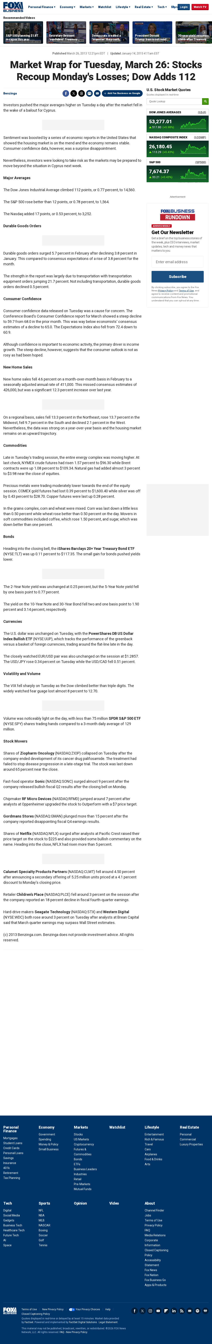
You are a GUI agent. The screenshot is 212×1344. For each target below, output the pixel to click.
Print (89, 93)
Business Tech (12, 1225)
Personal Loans (13, 1153)
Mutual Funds (83, 1189)
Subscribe (177, 276)
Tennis (43, 1245)
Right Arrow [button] (204, 32)
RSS (181, 1311)
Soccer (43, 1235)
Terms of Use (186, 290)
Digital (7, 1210)
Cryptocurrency (84, 1144)
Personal (186, 1134)
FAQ (147, 1230)
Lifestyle (122, 7)
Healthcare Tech (14, 1230)
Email (97, 93)
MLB (42, 1220)
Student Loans (12, 1143)
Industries (80, 1174)
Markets (86, 7)
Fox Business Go (155, 1280)
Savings (8, 1158)
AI (4, 1240)
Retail (77, 1179)
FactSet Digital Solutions (83, 1322)
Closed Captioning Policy (36, 1314)
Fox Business (13, 7)
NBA (42, 1215)
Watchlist (104, 7)
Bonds (78, 1159)
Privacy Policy (165, 290)
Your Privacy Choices (88, 1309)
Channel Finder (154, 1210)
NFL (41, 1210)
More (175, 7)
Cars (148, 1149)
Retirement (10, 1173)
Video (114, 1203)
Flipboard (166, 1311)
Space (7, 1245)
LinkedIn (174, 1311)
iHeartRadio (205, 1311)
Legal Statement (108, 1322)
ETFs (77, 1164)
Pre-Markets (82, 1184)
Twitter (73, 93)
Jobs (148, 1215)
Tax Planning (11, 1178)
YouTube (158, 1311)
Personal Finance (40, 7)
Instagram (150, 1311)
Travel (149, 1144)
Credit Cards (11, 1148)
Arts (147, 1164)
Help (107, 1309)
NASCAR (44, 1225)
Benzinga (10, 93)
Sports (44, 1203)
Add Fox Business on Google (124, 93)
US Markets (81, 1139)
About (150, 1203)
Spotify (197, 1311)
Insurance (9, 1163)
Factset (29, 1322)
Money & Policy (48, 1144)
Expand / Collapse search (173, 7)
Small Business (49, 1149)
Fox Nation (151, 1275)
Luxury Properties (191, 1144)
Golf (41, 1240)
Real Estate (143, 7)
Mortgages (10, 1138)
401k (6, 1168)
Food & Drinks (153, 1159)
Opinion (80, 1203)
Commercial (188, 1139)
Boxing (43, 1230)
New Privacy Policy (53, 1309)
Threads (81, 93)
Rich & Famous (154, 1139)
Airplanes (151, 1154)
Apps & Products (155, 1285)
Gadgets (8, 1220)
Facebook (66, 93)
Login (184, 6)
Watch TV (200, 6)
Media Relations (155, 1235)
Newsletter (189, 1311)
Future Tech (11, 1235)
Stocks (78, 1134)
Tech (161, 7)
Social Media (11, 1215)
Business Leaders (85, 1169)
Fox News (151, 1270)
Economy (66, 7)
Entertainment (154, 1134)
